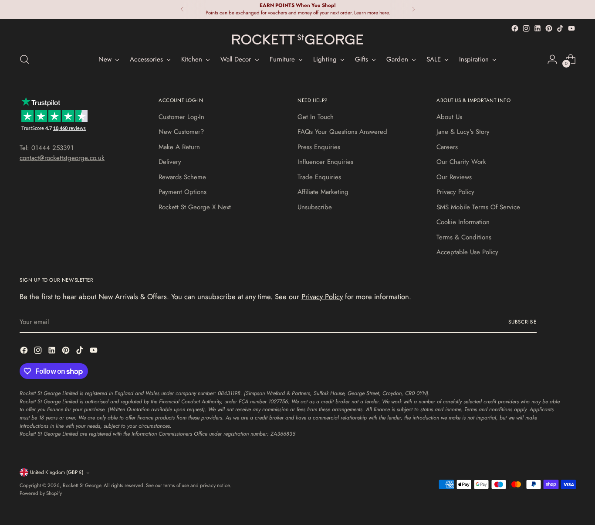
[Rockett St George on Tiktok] (560, 28)
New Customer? (181, 131)
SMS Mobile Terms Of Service (478, 207)
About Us (449, 117)
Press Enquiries (319, 147)
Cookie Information (463, 222)
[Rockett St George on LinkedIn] (537, 28)
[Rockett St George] (297, 39)
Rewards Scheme (182, 177)
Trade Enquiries (319, 177)
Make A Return (179, 147)
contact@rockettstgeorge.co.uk (62, 158)
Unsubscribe (315, 207)
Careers (447, 147)
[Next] (413, 9)
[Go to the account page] (552, 59)
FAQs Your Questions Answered (342, 131)
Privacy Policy (455, 192)
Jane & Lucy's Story (463, 131)
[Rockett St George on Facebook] (515, 28)
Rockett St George (82, 485)
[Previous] (182, 9)
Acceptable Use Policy (467, 252)
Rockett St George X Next (195, 207)
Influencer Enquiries (325, 162)
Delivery (170, 162)
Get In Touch (316, 117)
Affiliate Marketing (323, 192)
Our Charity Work (461, 162)
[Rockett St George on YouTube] (571, 28)
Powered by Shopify (41, 493)
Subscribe (522, 321)
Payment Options (182, 192)
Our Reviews (454, 177)
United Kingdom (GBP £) (57, 472)
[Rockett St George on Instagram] (526, 28)
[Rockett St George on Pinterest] (549, 28)
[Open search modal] (24, 59)
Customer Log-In (181, 117)
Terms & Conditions (463, 237)
